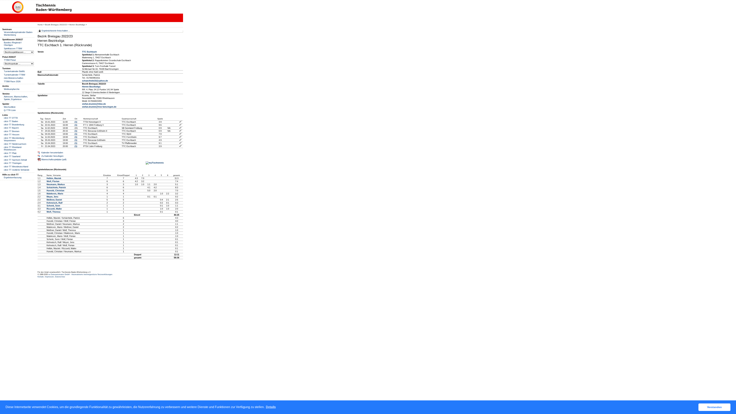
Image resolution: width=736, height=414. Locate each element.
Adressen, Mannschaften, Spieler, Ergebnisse (16, 97)
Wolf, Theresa (53, 212)
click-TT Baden (11, 121)
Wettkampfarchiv (12, 89)
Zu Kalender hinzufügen (52, 156)
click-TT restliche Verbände (16, 170)
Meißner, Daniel (54, 200)
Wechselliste (10, 107)
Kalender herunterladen (52, 152)
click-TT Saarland (12, 156)
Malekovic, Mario (55, 193)
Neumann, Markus (56, 184)
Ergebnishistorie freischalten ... (56, 31)
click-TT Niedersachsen (15, 144)
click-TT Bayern (11, 128)
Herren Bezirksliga (77, 25)
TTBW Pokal (10, 60)
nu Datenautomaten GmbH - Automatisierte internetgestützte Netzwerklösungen (80, 274)
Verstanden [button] (714, 407)
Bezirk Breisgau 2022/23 (56, 25)
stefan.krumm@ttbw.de (94, 104)
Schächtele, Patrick (56, 187)
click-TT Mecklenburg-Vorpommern (14, 139)
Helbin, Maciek (54, 178)
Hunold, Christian (55, 190)
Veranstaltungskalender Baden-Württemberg (18, 33)
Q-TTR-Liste (10, 110)
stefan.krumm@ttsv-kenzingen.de (99, 107)
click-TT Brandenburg (14, 124)
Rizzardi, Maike (54, 209)
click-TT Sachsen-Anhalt (15, 160)
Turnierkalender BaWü (14, 71)
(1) (76, 122)
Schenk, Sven (53, 206)
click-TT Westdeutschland (16, 166)
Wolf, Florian (53, 181)
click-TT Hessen (11, 134)
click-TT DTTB (11, 118)
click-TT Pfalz (10, 153)
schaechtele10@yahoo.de (95, 81)
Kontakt (41, 277)
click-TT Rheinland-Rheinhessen (13, 148)
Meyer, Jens (52, 197)
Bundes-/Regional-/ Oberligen (13, 43)
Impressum (49, 277)
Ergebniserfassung (12, 177)
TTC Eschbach (89, 52)
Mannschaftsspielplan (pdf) (54, 159)
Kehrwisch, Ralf (54, 203)
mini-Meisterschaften (13, 78)
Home (40, 25)
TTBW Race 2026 (12, 81)
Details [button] (271, 407)
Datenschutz (60, 277)
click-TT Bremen (11, 131)
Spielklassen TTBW (13, 48)
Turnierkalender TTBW (14, 75)
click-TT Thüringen (12, 163)
